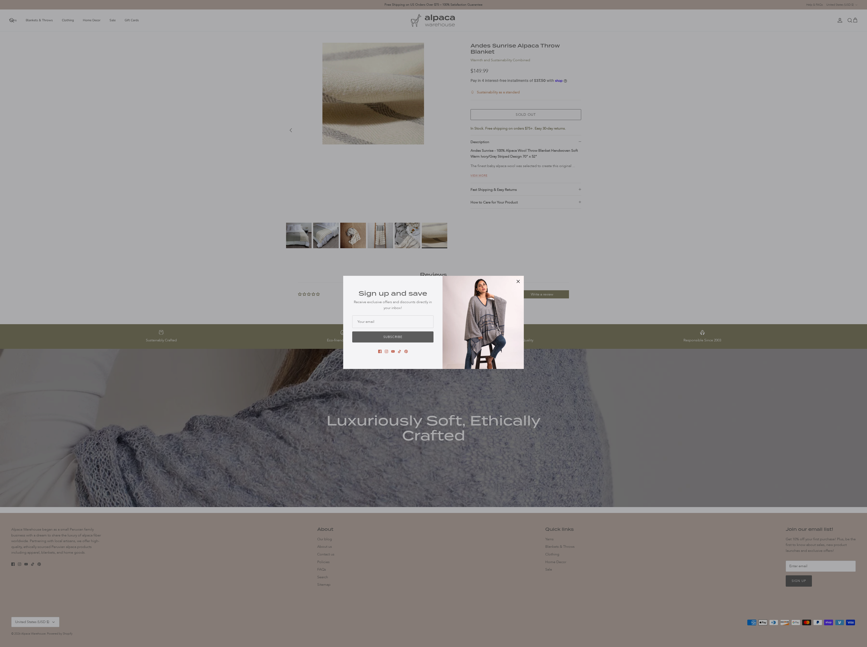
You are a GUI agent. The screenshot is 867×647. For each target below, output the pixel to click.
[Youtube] (393, 351)
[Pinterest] (406, 351)
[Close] (518, 281)
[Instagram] (386, 351)
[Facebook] (380, 351)
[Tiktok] (399, 351)
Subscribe (392, 337)
